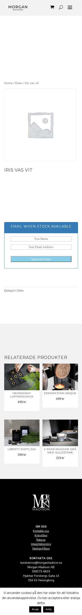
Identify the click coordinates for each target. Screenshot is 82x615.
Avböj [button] (49, 609)
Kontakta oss (41, 531)
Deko (18, 83)
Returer (41, 540)
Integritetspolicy (41, 544)
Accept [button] (35, 609)
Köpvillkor (41, 535)
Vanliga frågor (41, 549)
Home (8, 83)
